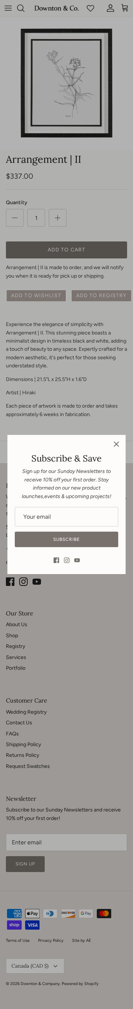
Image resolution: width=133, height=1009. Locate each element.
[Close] (116, 444)
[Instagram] (66, 560)
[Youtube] (77, 560)
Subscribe (66, 539)
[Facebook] (56, 560)
